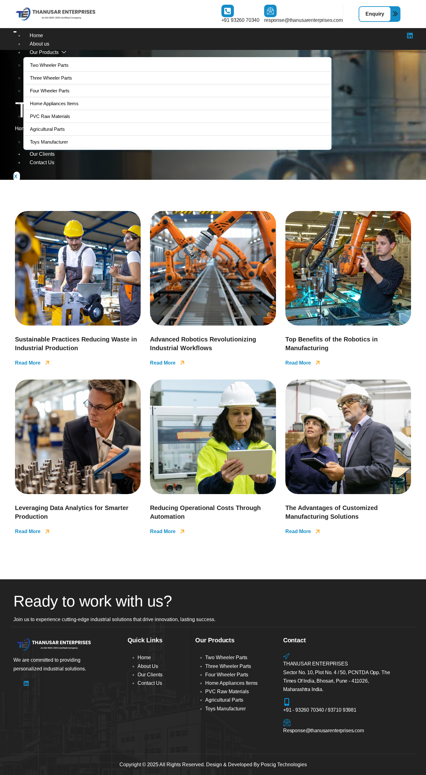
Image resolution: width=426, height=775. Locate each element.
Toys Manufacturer (49, 142)
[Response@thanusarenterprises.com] (287, 722)
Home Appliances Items (54, 103)
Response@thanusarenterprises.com (323, 730)
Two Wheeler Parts (49, 65)
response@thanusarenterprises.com (303, 20)
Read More (28, 362)
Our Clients (42, 154)
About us (39, 44)
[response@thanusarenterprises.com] (270, 11)
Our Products (44, 52)
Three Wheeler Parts (51, 78)
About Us (148, 666)
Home (36, 35)
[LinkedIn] (410, 36)
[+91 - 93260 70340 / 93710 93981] (287, 702)
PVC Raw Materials (50, 116)
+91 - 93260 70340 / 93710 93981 (319, 710)
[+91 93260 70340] (227, 11)
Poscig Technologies (284, 764)
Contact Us (42, 162)
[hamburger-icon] (15, 31)
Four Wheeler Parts (50, 90)
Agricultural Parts (47, 129)
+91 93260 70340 (240, 20)
